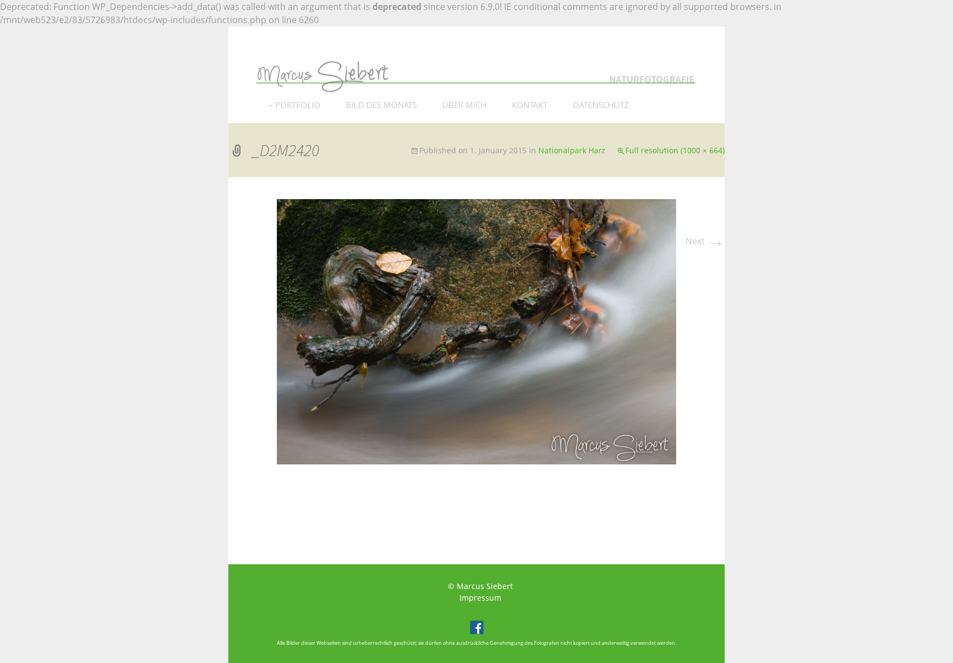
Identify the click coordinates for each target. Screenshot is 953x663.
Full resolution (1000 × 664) (675, 150)
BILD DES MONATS (381, 104)
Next (705, 241)
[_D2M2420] (476, 331)
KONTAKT (530, 104)
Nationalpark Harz (572, 150)
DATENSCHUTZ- (602, 104)
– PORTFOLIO (294, 104)
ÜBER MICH (464, 104)
